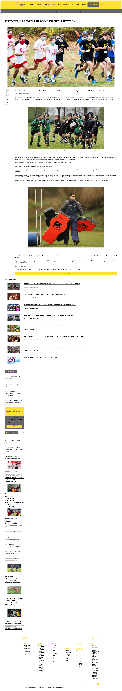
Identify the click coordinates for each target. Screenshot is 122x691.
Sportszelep (78, 643)
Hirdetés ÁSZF (95, 668)
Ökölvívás (55, 653)
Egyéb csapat (67, 661)
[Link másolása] (6, 92)
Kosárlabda (68, 652)
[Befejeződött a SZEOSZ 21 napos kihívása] (13, 363)
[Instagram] (93, 638)
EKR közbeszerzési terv (95, 659)
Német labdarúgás (41, 655)
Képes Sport (64, 11)
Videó (80, 666)
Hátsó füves (75, 11)
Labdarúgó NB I (8, 471)
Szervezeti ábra (95, 662)
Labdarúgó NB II (27, 649)
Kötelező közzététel (94, 656)
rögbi (7, 102)
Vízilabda (68, 658)
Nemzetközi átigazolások (41, 671)
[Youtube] (98, 638)
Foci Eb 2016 (41, 665)
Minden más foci (41, 668)
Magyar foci (25, 643)
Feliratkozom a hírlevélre (14, 426)
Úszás (54, 647)
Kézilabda (68, 650)
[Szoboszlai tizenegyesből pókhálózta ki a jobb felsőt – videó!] (14, 516)
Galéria (77, 4)
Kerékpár (55, 651)
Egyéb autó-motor (80, 660)
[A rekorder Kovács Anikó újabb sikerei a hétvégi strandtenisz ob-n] (13, 289)
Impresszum (94, 645)
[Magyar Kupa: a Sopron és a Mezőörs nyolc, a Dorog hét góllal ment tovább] (14, 594)
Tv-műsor (81, 664)
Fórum (80, 663)
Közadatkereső (95, 667)
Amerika (59, 4)
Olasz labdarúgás (41, 652)
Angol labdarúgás (9, 518)
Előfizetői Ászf (95, 670)
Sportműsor (58, 11)
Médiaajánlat (94, 647)
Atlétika (54, 645)
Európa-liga (41, 660)
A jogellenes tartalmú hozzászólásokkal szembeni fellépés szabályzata (95, 651)
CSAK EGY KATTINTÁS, (21, 269)
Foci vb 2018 (40, 662)
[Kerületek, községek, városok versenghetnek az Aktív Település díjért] (13, 342)
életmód (7, 104)
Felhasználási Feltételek (94, 676)
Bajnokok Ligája (41, 658)
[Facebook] (95, 638)
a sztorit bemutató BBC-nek (68, 170)
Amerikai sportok (68, 656)
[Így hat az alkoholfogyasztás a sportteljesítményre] (13, 299)
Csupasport (69, 11)
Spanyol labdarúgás (41, 649)
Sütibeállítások (95, 678)
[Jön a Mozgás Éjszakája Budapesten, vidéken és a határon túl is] (13, 310)
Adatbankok (31, 4)
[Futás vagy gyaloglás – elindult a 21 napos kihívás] (13, 331)
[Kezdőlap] (22, 4)
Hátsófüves (27, 651)
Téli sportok (54, 661)
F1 (62, 4)
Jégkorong (68, 654)
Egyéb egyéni (54, 658)
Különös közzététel (94, 665)
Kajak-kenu (54, 649)
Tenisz (54, 655)
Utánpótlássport (81, 11)
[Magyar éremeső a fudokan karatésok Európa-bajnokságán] (13, 321)
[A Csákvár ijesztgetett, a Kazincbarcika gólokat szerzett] (14, 571)
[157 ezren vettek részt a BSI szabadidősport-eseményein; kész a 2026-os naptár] (13, 352)
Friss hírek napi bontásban (49, 11)
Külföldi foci (39, 643)
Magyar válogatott (27, 655)
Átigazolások (28, 653)
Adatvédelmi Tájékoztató (94, 673)
